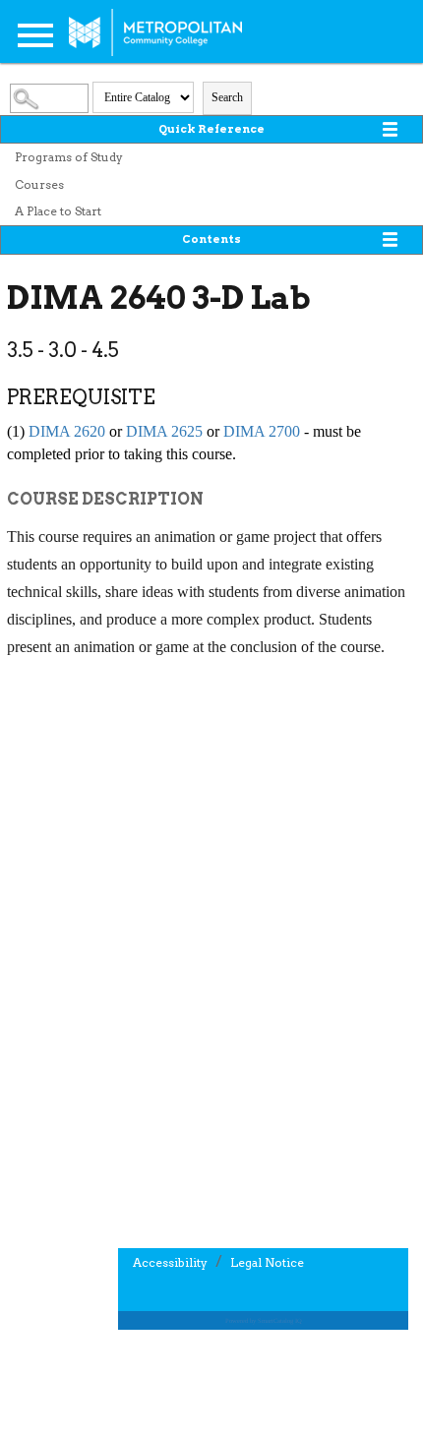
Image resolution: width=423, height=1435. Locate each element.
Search (227, 97)
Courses (39, 184)
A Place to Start (58, 211)
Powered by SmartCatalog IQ (263, 1320)
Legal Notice (267, 1262)
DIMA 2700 (261, 431)
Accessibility (170, 1262)
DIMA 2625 (164, 431)
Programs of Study (69, 156)
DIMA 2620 (67, 431)
